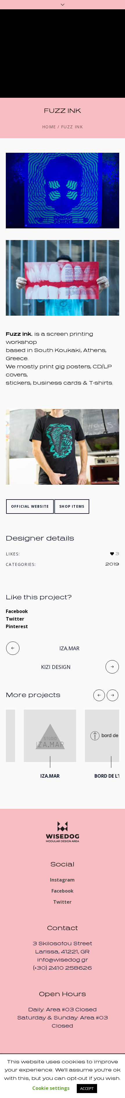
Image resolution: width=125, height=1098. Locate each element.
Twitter (15, 619)
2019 (112, 564)
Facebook (17, 611)
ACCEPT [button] (87, 1088)
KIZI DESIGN (56, 666)
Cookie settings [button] (50, 1088)
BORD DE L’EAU (93, 776)
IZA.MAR (69, 648)
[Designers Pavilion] (62, 46)
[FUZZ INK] (62, 190)
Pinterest (17, 626)
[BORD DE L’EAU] (93, 736)
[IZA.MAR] (32, 736)
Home (49, 126)
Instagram (62, 877)
